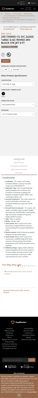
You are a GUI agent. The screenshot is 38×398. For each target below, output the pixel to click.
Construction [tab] (19, 159)
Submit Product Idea (28, 340)
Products (8, 14)
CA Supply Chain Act (9, 348)
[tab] (18, 266)
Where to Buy (9, 331)
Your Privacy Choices (9, 346)
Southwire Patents (28, 335)
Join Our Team (28, 331)
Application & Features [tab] (19, 169)
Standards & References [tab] (19, 166)
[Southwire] (8, 9)
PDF (6, 69)
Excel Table (16, 69)
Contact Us (6, 61)
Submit (32, 360)
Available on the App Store (11, 366)
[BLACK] (3, 93)
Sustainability (28, 329)
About (9, 337)
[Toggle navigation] (34, 9)
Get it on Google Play (27, 366)
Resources (9, 335)
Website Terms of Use (9, 340)
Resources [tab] (19, 173)
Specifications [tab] (19, 163)
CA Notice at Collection (9, 344)
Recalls (28, 337)
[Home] (1, 14)
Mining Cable (28, 14)
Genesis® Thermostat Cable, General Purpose (16, 291)
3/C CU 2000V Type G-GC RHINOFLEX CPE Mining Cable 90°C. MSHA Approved (20, 28)
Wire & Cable (17, 14)
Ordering (9, 333)
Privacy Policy (32, 392)
